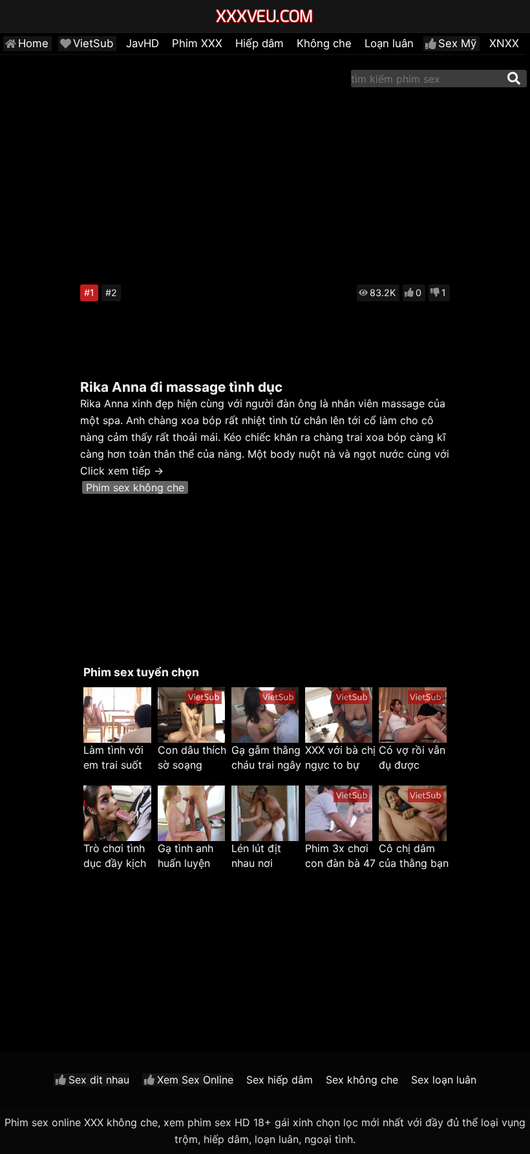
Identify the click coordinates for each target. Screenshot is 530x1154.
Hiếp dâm (259, 43)
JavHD (142, 43)
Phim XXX (197, 43)
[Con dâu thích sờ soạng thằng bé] (191, 715)
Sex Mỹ (457, 43)
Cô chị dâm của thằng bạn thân (414, 856)
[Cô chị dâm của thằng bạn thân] (412, 813)
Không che (324, 43)
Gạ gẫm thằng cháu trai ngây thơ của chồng (266, 758)
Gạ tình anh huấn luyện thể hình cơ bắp (185, 856)
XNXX (504, 43)
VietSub (93, 43)
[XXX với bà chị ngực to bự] (339, 715)
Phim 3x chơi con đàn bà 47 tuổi (340, 856)
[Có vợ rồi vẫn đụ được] (412, 715)
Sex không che (362, 1079)
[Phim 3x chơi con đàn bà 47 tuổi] (339, 813)
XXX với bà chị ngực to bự (340, 757)
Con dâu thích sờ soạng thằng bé (192, 758)
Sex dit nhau (99, 1079)
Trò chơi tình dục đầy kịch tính (114, 856)
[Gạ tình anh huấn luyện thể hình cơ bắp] (191, 813)
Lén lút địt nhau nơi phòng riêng (260, 856)
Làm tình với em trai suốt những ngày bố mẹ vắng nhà (113, 758)
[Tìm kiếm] (513, 78)
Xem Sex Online (195, 1079)
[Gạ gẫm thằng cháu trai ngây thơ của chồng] (265, 715)
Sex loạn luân (443, 1079)
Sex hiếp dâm (279, 1079)
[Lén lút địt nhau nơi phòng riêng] (265, 813)
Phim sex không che (135, 487)
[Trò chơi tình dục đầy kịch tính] (117, 813)
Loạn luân (389, 43)
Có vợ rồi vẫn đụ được (412, 757)
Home (33, 43)
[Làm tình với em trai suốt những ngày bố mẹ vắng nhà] (117, 715)
